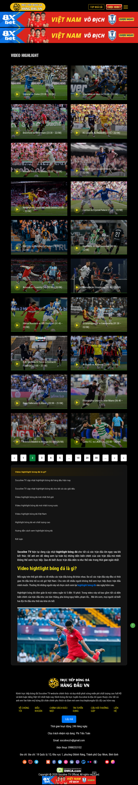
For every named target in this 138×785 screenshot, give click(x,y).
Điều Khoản (38, 709)
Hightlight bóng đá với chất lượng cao (32, 522)
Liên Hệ (116, 709)
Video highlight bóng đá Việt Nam (31, 513)
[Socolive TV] (27, 7)
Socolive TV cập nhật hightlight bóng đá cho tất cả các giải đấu (45, 488)
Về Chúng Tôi (24, 709)
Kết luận (19, 539)
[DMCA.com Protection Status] (69, 770)
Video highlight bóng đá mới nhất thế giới (34, 497)
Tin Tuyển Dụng (78, 709)
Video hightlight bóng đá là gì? (30, 471)
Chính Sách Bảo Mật (58, 709)
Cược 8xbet (114, 7)
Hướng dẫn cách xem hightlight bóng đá (34, 530)
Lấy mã (69, 719)
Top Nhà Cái (96, 7)
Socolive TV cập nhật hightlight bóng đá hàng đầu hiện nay (43, 480)
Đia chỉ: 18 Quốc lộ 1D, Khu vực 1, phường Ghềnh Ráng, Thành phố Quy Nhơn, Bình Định (73, 754)
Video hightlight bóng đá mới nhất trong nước (36, 505)
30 (96, 457)
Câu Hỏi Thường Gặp (100, 709)
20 (87, 457)
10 (78, 457)
